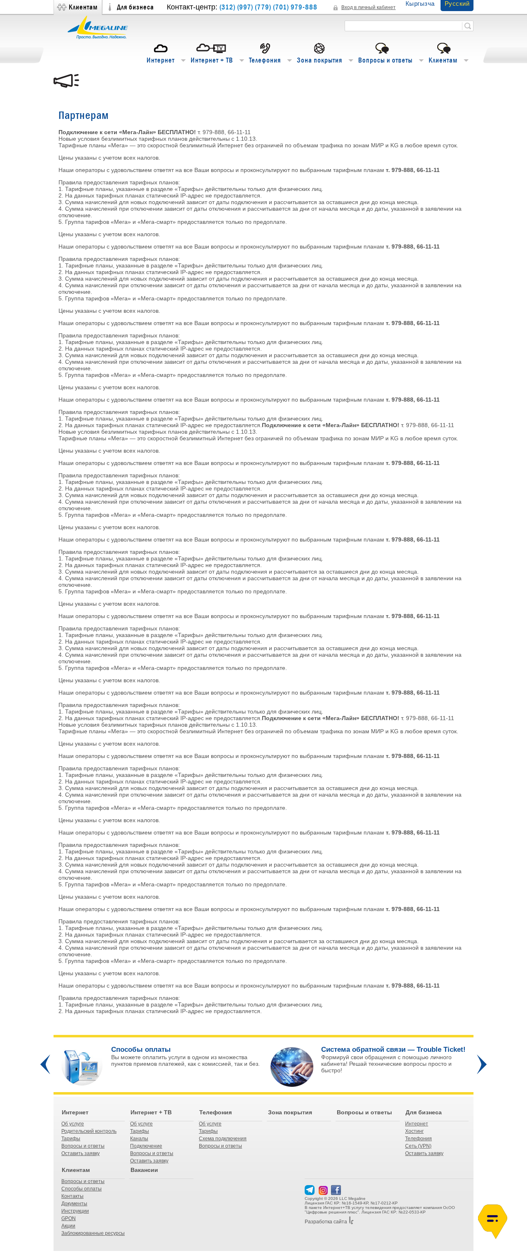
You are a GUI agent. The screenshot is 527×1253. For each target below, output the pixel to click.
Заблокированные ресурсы (93, 1233)
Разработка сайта (326, 1222)
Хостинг (414, 1131)
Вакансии (144, 1170)
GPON (68, 1218)
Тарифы (70, 1138)
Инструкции (75, 1211)
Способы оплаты (81, 1189)
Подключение (146, 1146)
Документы (74, 1204)
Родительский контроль (89, 1131)
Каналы (139, 1138)
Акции (68, 1226)
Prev (45, 1064)
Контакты (72, 1196)
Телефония (265, 60)
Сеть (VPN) (418, 1146)
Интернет (161, 60)
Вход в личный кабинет (368, 7)
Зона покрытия (319, 60)
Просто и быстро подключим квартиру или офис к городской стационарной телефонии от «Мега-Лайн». (184, 1067)
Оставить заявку (80, 1153)
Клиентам (83, 7)
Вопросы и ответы (385, 60)
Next (482, 1064)
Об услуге (72, 1124)
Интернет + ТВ (212, 60)
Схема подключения (223, 1138)
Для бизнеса (135, 7)
